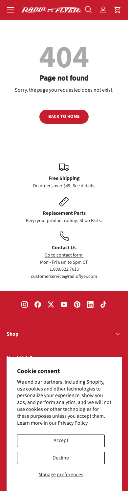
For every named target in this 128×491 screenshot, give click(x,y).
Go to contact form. (64, 255)
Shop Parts (90, 220)
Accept (60, 440)
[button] (117, 10)
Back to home (64, 116)
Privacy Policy (73, 423)
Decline (61, 457)
